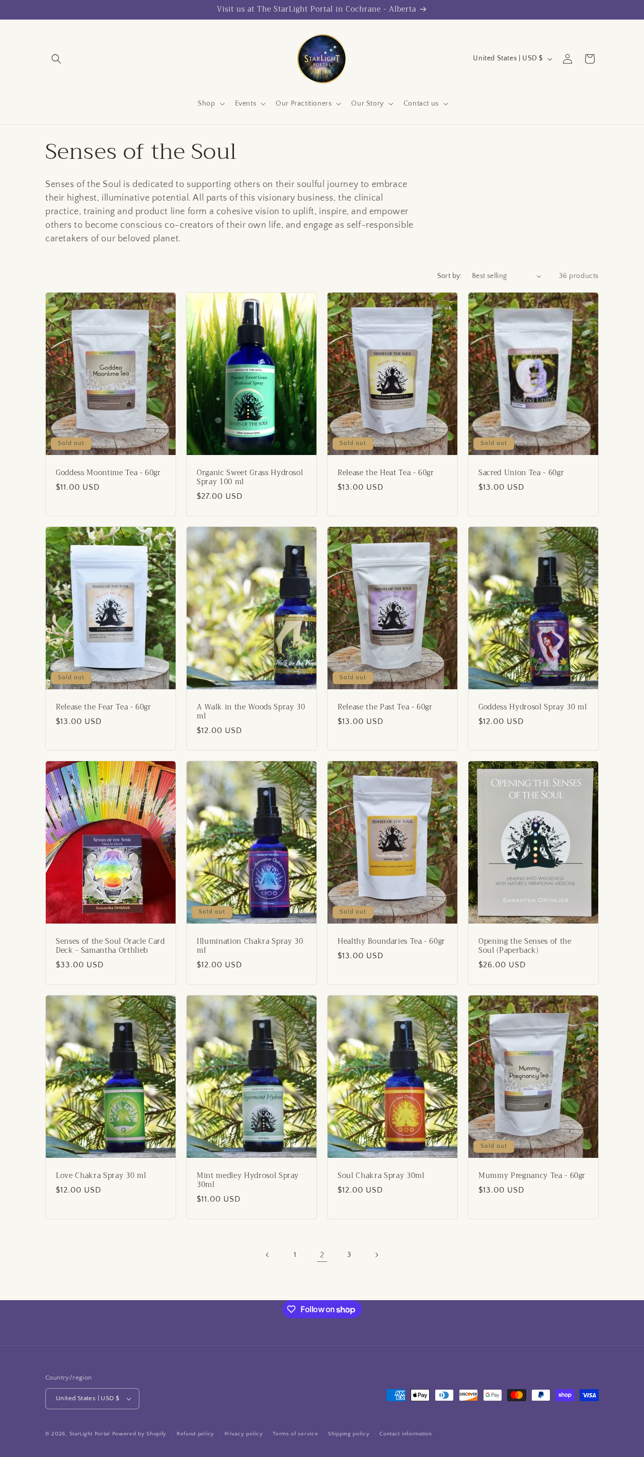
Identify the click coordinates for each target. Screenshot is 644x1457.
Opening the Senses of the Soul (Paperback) (525, 946)
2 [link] (322, 1254)
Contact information (405, 1434)
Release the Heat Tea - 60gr (386, 472)
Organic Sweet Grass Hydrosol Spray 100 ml (250, 477)
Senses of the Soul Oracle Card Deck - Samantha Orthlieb (110, 946)
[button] (56, 59)
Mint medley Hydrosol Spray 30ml (248, 1180)
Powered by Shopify (139, 1434)
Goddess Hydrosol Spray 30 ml (532, 706)
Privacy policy (243, 1434)
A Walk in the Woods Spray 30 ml (251, 711)
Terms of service (295, 1434)
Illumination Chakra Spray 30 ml (250, 946)
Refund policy (195, 1434)
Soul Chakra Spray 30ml (381, 1175)
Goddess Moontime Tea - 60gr (108, 472)
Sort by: (449, 276)
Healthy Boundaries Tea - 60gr (391, 941)
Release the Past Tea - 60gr (385, 706)
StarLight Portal (89, 1434)
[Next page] (376, 1255)
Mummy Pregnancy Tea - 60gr (532, 1175)
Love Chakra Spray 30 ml (101, 1175)
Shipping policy (349, 1434)
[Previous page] (268, 1255)
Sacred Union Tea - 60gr (521, 472)
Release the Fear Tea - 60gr (103, 706)
